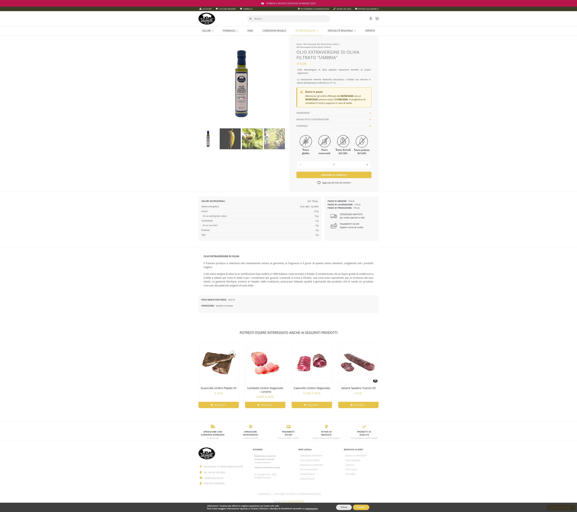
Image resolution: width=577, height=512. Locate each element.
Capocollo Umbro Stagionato (312, 388)
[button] (333, 113)
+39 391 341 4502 (216, 472)
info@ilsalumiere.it (213, 478)
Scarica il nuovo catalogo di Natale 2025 (291, 3)
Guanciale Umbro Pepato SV (219, 388)
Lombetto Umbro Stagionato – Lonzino (265, 389)
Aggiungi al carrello (334, 174)
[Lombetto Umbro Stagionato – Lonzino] (265, 363)
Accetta (361, 507)
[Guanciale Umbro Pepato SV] (218, 363)
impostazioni (311, 508)
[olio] (241, 83)
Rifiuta (344, 507)
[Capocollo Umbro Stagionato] (312, 363)
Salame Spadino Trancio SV (358, 388)
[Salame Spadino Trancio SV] (358, 363)
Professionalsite (294, 501)
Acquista (219, 404)
